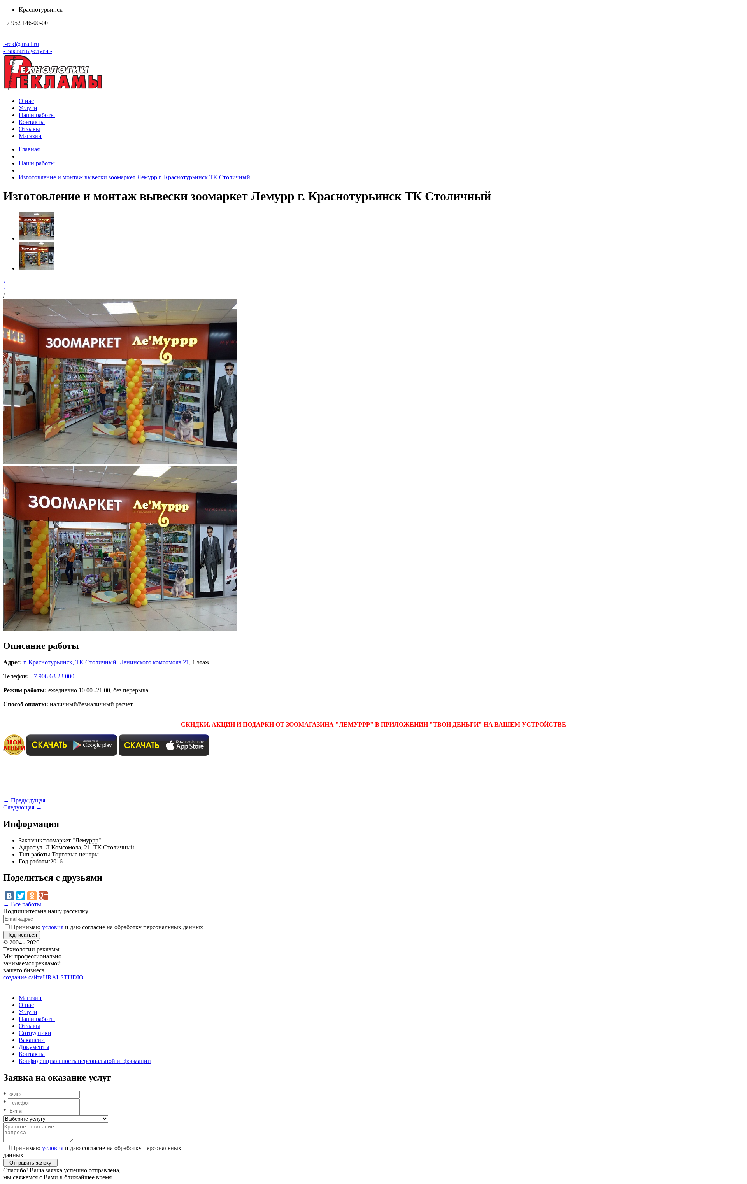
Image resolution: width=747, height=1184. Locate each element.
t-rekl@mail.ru (21, 43)
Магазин (30, 136)
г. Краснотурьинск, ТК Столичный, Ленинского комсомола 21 (106, 662)
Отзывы (29, 129)
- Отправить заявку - (30, 1163)
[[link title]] (36, 238)
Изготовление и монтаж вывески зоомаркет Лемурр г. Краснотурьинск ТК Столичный (134, 177)
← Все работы (22, 904)
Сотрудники (35, 1033)
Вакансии (32, 1040)
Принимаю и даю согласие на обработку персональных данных (107, 927)
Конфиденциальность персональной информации (85, 1061)
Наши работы (37, 115)
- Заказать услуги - (27, 50)
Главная (29, 149)
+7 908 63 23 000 (52, 676)
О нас (26, 101)
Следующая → (22, 807)
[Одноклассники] (32, 895)
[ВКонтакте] (9, 895)
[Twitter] (20, 895)
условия (52, 927)
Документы (34, 1047)
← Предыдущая (24, 800)
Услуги (28, 108)
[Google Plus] (43, 895)
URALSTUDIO (43, 977)
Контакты (32, 122)
